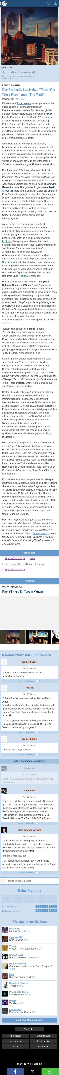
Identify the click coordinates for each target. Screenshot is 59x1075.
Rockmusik (24, 276)
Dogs (32, 558)
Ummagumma (40, 533)
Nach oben (29, 1029)
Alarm (21, 681)
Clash (22, 262)
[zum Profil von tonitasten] (4, 768)
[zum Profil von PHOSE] (4, 688)
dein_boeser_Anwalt (29, 830)
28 (40, 949)
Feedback (43, 1046)
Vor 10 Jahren (29, 668)
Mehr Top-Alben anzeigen (29, 1020)
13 (28, 994)
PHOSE (29, 687)
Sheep (40, 564)
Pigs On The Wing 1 (15, 558)
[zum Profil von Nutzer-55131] (4, 662)
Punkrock (7, 241)
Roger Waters (24, 103)
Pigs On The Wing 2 (15, 569)
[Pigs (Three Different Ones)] (12, 637)
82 (13, 969)
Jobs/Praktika (43, 1041)
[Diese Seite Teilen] (15, 1071)
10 (28, 940)
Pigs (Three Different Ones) (18, 564)
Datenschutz (43, 1036)
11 (27, 931)
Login (55, 3)
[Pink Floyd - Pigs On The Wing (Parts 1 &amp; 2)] (38, 637)
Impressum (15, 1036)
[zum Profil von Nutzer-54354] (4, 739)
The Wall (31, 131)
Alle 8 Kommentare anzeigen (29, 761)
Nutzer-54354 (29, 739)
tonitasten (29, 768)
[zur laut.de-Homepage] (3, 3)
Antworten (30, 681)
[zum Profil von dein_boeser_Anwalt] (4, 830)
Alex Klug (19, 99)
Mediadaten (16, 1041)
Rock (9, 79)
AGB (15, 1046)
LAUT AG (37, 1064)
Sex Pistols (8, 262)
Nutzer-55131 (29, 662)
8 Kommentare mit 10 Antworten (26, 654)
